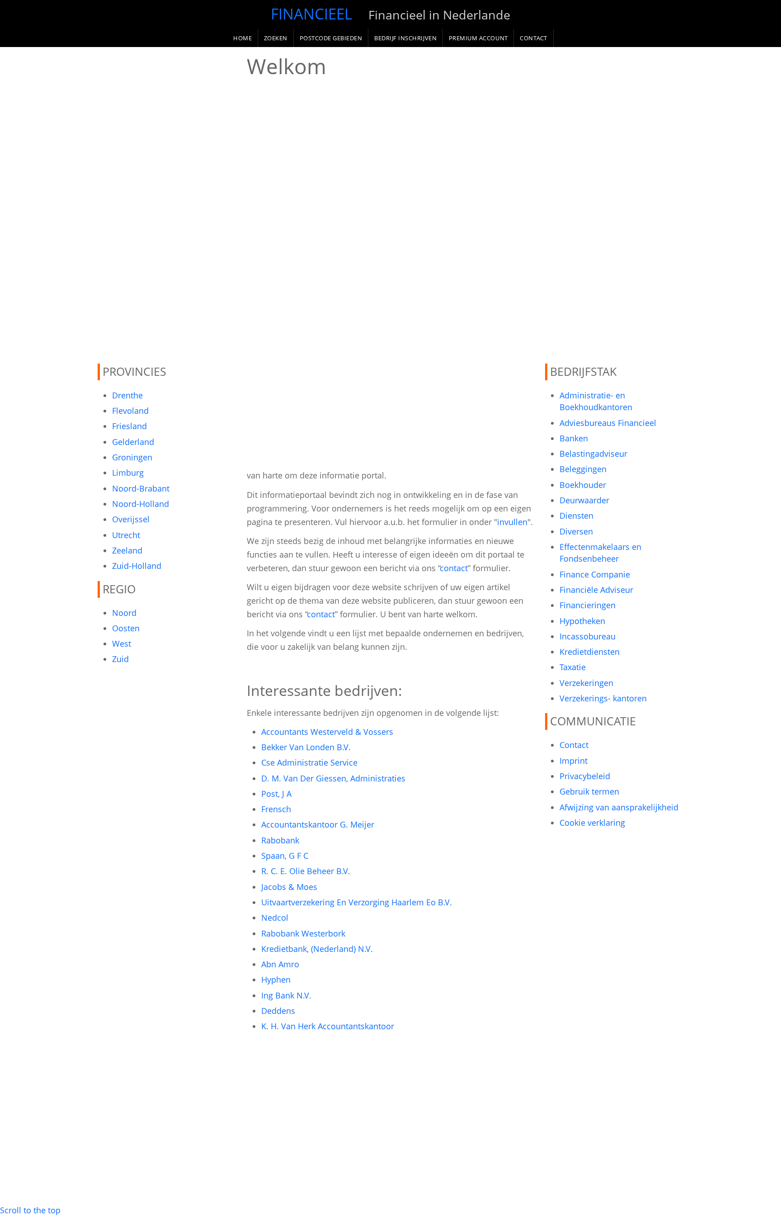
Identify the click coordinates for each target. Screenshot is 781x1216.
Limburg (128, 472)
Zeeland (127, 550)
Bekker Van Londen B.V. (306, 747)
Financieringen (588, 605)
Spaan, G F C (284, 855)
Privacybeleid (585, 776)
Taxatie (573, 667)
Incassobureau (588, 636)
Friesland (129, 426)
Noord (124, 612)
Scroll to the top (30, 1210)
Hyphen (276, 979)
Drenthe (127, 395)
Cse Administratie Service (309, 762)
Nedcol (274, 917)
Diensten (576, 515)
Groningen (132, 457)
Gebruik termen (589, 791)
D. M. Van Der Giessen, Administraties (333, 778)
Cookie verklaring (592, 822)
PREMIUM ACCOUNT (478, 38)
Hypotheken (582, 620)
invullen (512, 521)
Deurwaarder (584, 500)
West (121, 643)
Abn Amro (280, 964)
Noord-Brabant (140, 488)
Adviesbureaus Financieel (608, 422)
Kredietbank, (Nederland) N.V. (317, 948)
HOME (242, 38)
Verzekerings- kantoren (603, 698)
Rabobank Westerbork (303, 933)
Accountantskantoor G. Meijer (317, 824)
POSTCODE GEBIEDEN (331, 38)
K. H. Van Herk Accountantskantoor (327, 1026)
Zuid (120, 658)
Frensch (276, 809)
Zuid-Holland (136, 565)
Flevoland (130, 410)
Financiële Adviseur (596, 589)
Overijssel (131, 519)
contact (454, 568)
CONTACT (533, 38)
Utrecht (126, 535)
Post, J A (276, 793)
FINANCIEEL (311, 13)
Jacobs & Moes (289, 886)
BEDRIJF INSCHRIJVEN (405, 38)
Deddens (278, 1010)
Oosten (126, 628)
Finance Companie (595, 574)
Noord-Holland (140, 503)
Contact (574, 744)
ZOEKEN (275, 38)
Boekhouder (583, 484)
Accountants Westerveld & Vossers (327, 731)
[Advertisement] (167, 205)
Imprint (574, 760)
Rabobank (280, 840)
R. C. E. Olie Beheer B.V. (305, 871)
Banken (574, 438)
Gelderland (133, 441)
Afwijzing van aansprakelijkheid (619, 807)
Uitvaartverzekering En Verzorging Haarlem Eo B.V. (356, 902)
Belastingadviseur (593, 453)
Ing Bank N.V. (286, 995)
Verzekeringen (586, 682)
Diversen (576, 531)
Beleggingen (583, 469)
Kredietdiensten (590, 651)
